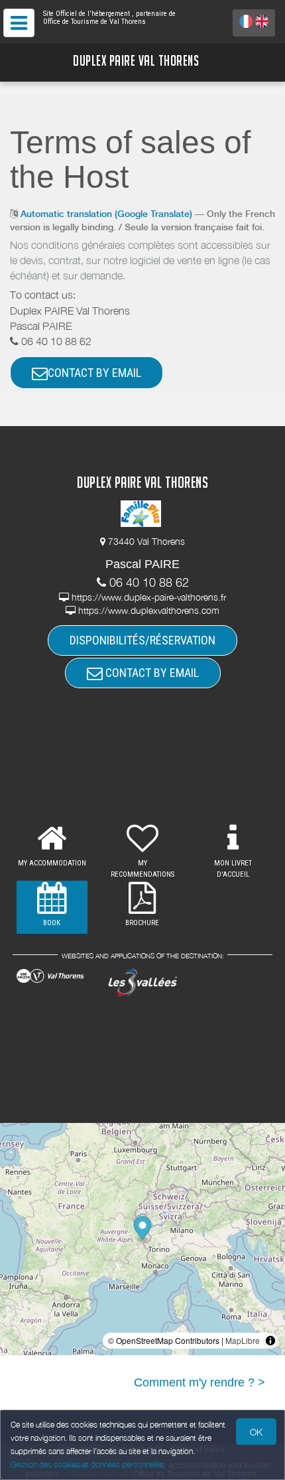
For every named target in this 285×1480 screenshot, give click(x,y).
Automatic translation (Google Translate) (106, 213)
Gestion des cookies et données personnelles (87, 1464)
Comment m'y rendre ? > (199, 1382)
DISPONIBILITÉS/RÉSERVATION (142, 640)
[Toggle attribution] (270, 1341)
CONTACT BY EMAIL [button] (94, 373)
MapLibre (242, 1340)
